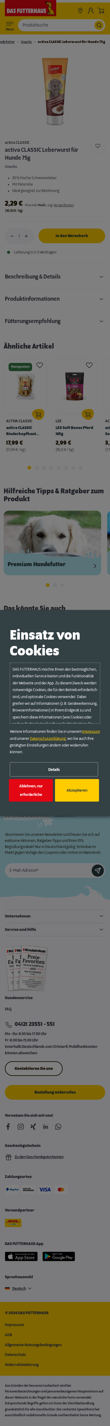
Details (54, 769)
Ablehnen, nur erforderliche (31, 790)
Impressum (91, 731)
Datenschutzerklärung (48, 738)
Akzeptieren (77, 790)
